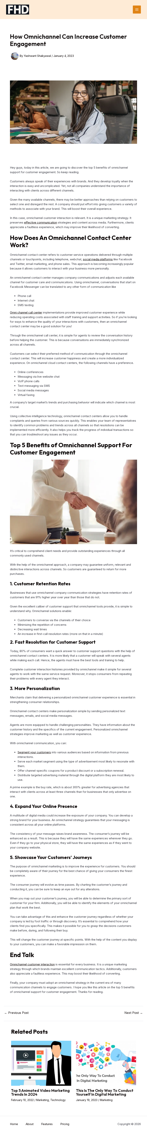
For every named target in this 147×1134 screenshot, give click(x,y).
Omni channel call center (26, 312)
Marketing (42, 1100)
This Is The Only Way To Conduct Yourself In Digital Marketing (104, 1092)
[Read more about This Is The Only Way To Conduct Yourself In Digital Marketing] (106, 1063)
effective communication (40, 222)
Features (47, 1124)
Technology (58, 1100)
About (29, 1124)
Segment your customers (34, 752)
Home (14, 1124)
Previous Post (16, 1012)
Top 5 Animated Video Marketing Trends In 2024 (40, 1092)
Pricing (64, 1124)
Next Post (133, 1012)
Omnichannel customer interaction (32, 964)
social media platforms (98, 259)
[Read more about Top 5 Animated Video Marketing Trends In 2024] (41, 1063)
